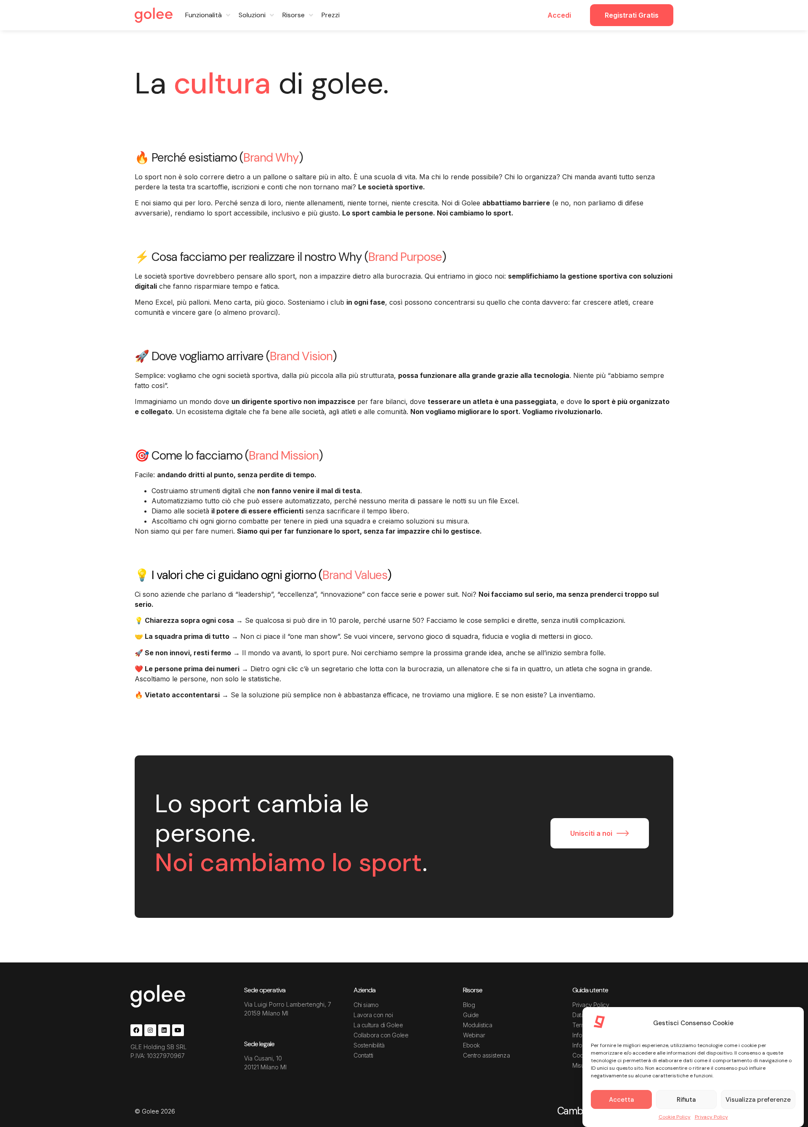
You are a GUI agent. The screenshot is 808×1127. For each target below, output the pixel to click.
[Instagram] (150, 1030)
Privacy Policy (711, 1117)
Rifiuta (686, 1099)
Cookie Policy (675, 1117)
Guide (471, 1014)
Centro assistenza (486, 1055)
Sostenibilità (369, 1045)
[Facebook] (136, 1030)
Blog (469, 1004)
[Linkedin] (164, 1030)
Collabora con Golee (381, 1035)
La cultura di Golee (378, 1025)
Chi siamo (366, 1004)
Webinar (474, 1035)
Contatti (363, 1055)
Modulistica (477, 1025)
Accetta (621, 1099)
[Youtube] (178, 1030)
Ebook (471, 1045)
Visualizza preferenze (758, 1099)
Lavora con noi (373, 1014)
